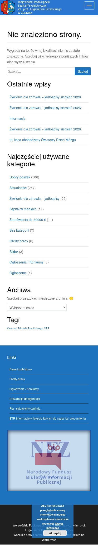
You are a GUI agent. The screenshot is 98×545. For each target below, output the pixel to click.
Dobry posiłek (20, 177)
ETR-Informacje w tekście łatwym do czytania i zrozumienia (48, 418)
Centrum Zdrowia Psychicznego (25, 328)
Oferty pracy (19, 241)
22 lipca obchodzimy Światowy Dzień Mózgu (43, 139)
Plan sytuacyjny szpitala (25, 408)
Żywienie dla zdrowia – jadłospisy (34, 198)
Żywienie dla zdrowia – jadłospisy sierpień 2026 (45, 97)
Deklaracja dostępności (25, 399)
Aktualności (18, 187)
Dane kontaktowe (21, 369)
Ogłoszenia (18, 272)
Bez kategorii (19, 230)
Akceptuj (55, 533)
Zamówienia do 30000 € (28, 219)
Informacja (17, 118)
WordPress (49, 540)
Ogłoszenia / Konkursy (27, 262)
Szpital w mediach (23, 208)
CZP (46, 328)
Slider (14, 251)
